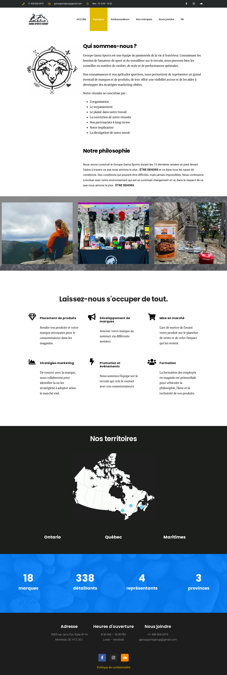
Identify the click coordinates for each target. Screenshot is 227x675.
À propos (98, 19)
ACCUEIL (81, 19)
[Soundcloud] (201, 3)
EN (182, 19)
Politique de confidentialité (113, 667)
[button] (5, 233)
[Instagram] (193, 3)
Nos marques (144, 19)
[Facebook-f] (186, 3)
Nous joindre (166, 19)
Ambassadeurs (120, 19)
